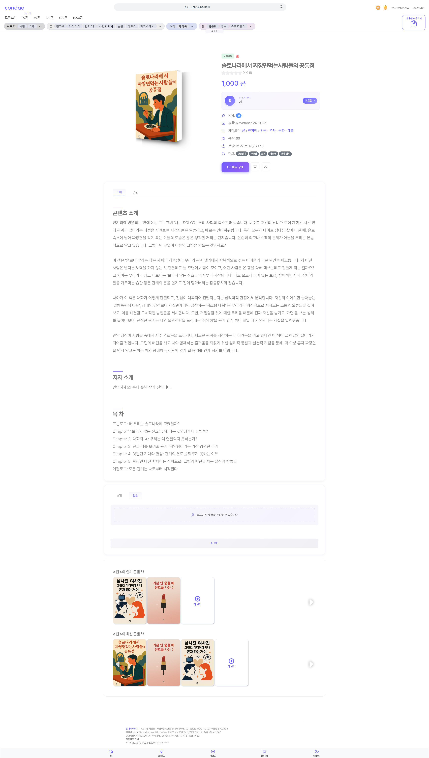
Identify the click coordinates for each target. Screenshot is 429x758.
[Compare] (266, 166)
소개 (119, 192)
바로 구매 (237, 167)
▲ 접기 (214, 31)
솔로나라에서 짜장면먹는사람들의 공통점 (129, 671)
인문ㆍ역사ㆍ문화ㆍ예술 (277, 130)
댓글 (135, 192)
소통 (263, 153)
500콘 (63, 18)
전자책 (252, 130)
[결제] (378, 7)
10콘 (25, 18)
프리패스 (161, 756)
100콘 (49, 18)
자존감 (254, 153)
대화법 (273, 153)
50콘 (37, 18)
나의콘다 (316, 756)
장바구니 (264, 756)
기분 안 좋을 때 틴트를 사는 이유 (162, 609)
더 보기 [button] (214, 543)
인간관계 (242, 153)
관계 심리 (285, 153)
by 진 (151, 618)
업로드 (213, 756)
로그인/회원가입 (400, 8)
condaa (14, 8)
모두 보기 (10, 18)
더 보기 (197, 604)
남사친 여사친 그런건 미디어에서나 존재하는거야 (129, 609)
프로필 (308, 100)
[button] (385, 8)
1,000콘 (78, 18)
